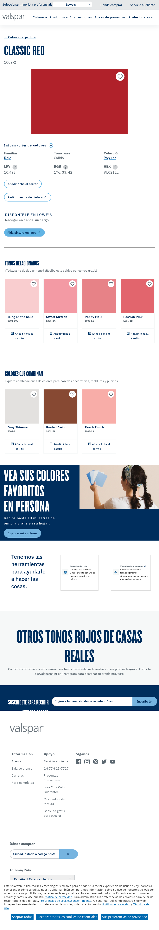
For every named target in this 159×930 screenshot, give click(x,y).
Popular (110, 158)
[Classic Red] (119, 77)
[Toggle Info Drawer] (51, 145)
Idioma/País (20, 870)
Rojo (7, 158)
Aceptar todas (22, 917)
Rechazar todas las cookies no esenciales (67, 917)
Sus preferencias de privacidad (124, 917)
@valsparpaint (47, 674)
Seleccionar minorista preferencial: (27, 4)
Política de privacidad (58, 897)
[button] (14, 167)
